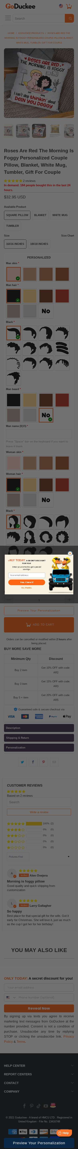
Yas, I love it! (26, 582)
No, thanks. (26, 587)
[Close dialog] (70, 553)
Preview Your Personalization (39, 1143)
